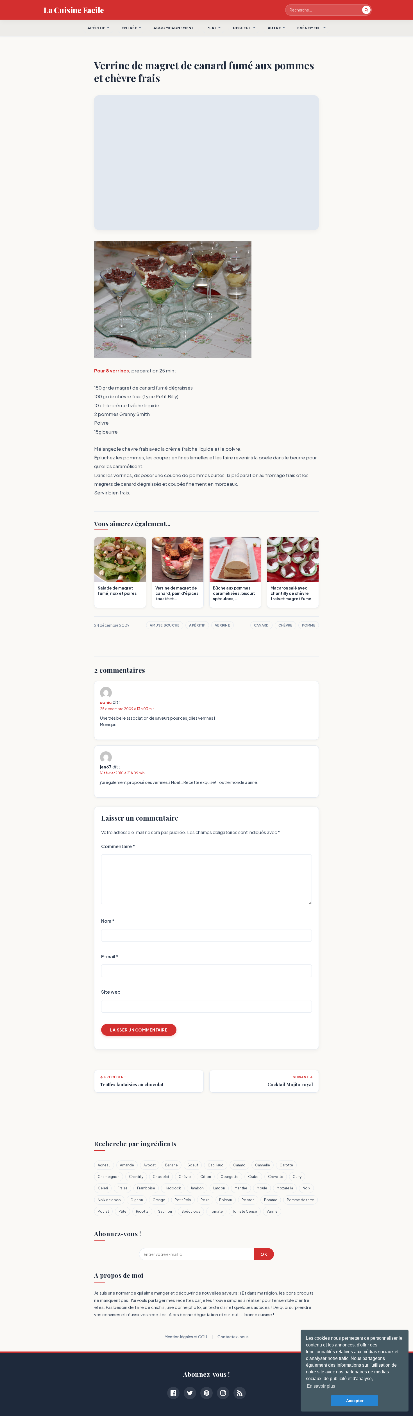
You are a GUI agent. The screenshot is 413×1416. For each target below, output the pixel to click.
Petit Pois (183, 1200)
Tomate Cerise (244, 1211)
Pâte (122, 1211)
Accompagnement (173, 28)
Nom (107, 921)
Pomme (309, 625)
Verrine (222, 625)
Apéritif (197, 625)
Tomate (216, 1211)
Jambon (197, 1188)
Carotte (286, 1165)
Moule (262, 1188)
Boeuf (192, 1165)
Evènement (309, 28)
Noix (306, 1188)
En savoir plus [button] (321, 1386)
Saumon (165, 1211)
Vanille (272, 1211)
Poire (205, 1200)
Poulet (103, 1211)
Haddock (173, 1188)
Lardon (219, 1188)
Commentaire (118, 846)
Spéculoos (190, 1211)
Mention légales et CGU (186, 1336)
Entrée (129, 28)
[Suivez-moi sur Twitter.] (190, 1393)
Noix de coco (109, 1200)
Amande (127, 1165)
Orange (159, 1200)
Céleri (103, 1188)
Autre (274, 28)
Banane (171, 1165)
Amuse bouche (165, 625)
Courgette (230, 1177)
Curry (297, 1177)
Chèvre (285, 625)
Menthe (241, 1188)
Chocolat (161, 1177)
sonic (106, 702)
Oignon (136, 1200)
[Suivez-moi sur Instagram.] (223, 1393)
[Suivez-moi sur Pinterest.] (206, 1393)
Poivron (248, 1200)
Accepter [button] (354, 1400)
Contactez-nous (233, 1336)
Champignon (108, 1177)
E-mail (109, 956)
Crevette (275, 1177)
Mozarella (285, 1188)
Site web (111, 992)
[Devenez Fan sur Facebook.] (173, 1393)
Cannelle (262, 1165)
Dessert (242, 28)
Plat (211, 28)
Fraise (122, 1188)
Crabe (253, 1177)
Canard (261, 625)
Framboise (146, 1188)
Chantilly (136, 1177)
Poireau (225, 1200)
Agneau (104, 1165)
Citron (205, 1177)
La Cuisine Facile (74, 10)
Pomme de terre (300, 1200)
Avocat (150, 1165)
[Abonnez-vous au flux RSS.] (239, 1393)
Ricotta (142, 1211)
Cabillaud (216, 1165)
